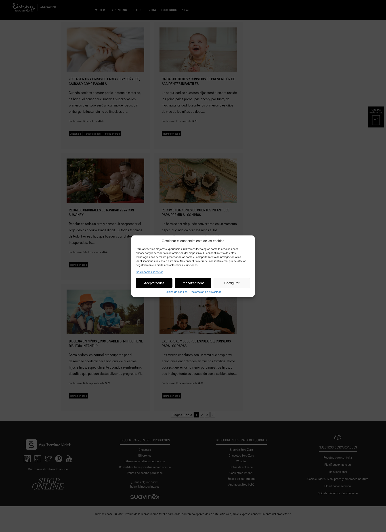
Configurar (231, 283)
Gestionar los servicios (149, 271)
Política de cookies (176, 291)
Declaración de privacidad (206, 291)
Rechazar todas (193, 283)
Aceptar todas (154, 283)
